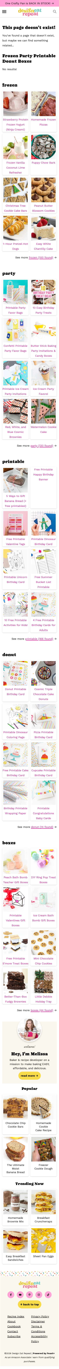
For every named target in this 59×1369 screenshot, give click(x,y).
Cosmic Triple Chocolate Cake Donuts (43, 694)
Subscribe (13, 1336)
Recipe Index (15, 1316)
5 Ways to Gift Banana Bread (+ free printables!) (15, 501)
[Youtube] (20, 1294)
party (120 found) (41, 445)
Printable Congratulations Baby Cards (43, 813)
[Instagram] (38, 1294)
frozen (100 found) (41, 257)
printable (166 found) (39, 638)
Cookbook (14, 1326)
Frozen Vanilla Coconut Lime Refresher (15, 167)
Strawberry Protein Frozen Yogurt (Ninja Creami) (15, 124)
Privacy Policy (40, 1316)
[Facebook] (10, 1294)
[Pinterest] (29, 1294)
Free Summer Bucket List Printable (43, 582)
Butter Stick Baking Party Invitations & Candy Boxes (43, 350)
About (11, 1321)
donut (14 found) (42, 827)
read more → (29, 1075)
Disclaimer (38, 1321)
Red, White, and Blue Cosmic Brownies (15, 432)
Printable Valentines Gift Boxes (15, 920)
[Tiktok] (48, 1294)
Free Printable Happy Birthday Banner (43, 474)
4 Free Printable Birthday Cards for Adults (43, 625)
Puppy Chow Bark (43, 162)
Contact (12, 1331)
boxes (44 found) (42, 1010)
